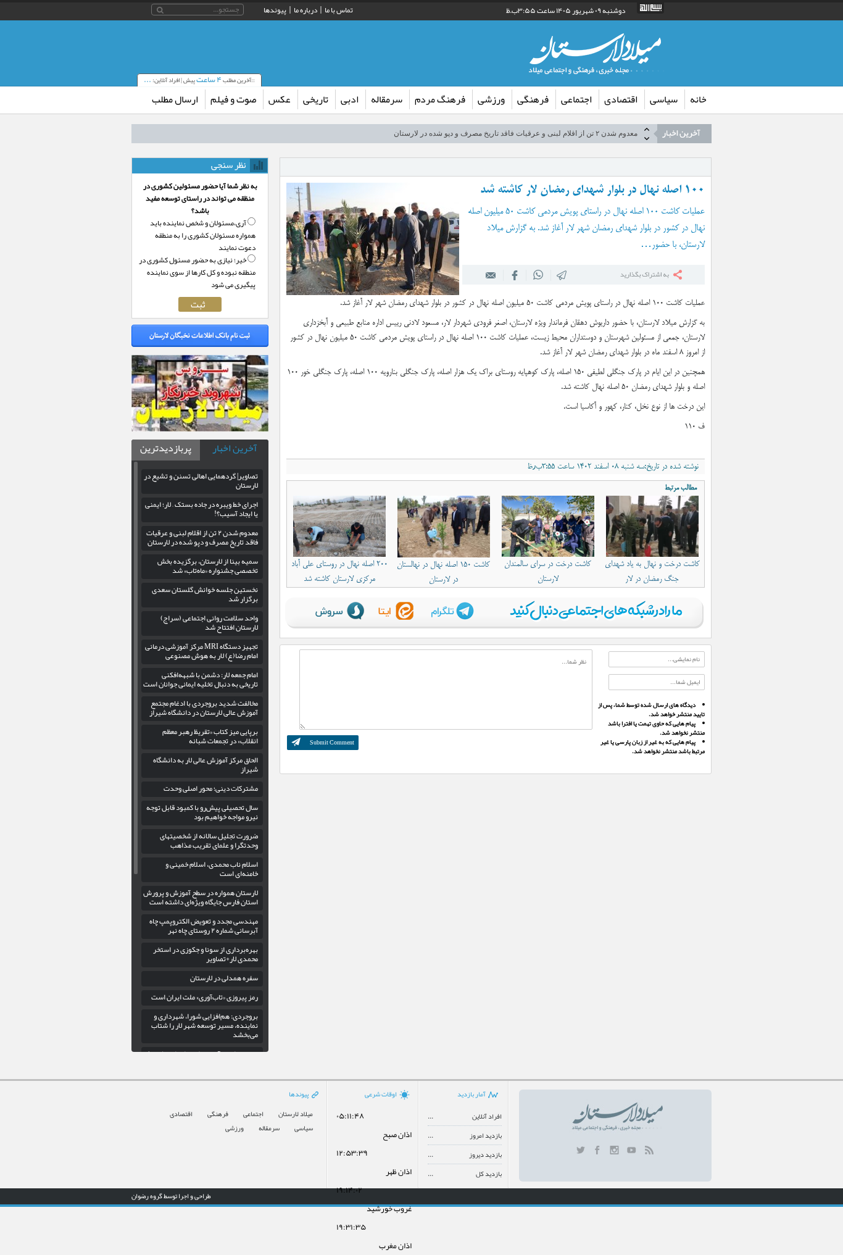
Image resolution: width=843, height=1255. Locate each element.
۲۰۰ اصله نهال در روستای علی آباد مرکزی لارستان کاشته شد (339, 571)
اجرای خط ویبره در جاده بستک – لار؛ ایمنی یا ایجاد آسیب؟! (201, 509)
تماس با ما (339, 9)
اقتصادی (620, 99)
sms (562, 275)
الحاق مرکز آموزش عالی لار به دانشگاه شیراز (205, 765)
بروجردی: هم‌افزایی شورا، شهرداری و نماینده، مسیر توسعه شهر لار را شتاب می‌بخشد (204, 1025)
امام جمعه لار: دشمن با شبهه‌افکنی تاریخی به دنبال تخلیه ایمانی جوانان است (200, 679)
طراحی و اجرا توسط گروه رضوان (171, 1196)
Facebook (514, 275)
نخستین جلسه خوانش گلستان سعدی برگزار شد (205, 594)
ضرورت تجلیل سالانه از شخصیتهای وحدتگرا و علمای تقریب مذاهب (209, 840)
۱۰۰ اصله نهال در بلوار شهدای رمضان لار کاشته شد (592, 190)
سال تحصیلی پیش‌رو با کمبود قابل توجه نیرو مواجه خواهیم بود (202, 812)
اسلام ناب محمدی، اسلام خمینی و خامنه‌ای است (211, 869)
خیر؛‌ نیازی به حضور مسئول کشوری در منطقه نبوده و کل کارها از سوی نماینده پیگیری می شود (197, 272)
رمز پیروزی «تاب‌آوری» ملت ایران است (204, 997)
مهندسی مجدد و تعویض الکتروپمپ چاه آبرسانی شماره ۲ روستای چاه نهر (203, 926)
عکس (279, 99)
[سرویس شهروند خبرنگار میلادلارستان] (199, 428)
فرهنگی (533, 99)
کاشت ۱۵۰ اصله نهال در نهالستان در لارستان (443, 572)
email (491, 275)
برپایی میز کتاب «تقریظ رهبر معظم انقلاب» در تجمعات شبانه (210, 736)
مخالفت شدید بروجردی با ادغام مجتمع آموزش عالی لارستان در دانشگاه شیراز (203, 708)
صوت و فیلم (233, 99)
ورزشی (491, 99)
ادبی (350, 99)
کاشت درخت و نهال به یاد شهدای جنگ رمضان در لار (652, 571)
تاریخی (315, 99)
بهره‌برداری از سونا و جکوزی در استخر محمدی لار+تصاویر (205, 954)
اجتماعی (576, 99)
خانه (698, 99)
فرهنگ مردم (440, 99)
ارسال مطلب (175, 99)
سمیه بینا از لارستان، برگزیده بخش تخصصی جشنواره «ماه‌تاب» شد (535, 134)
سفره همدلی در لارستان (224, 977)
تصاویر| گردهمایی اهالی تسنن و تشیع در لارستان (201, 481)
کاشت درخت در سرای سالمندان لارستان (547, 571)
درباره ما (305, 9)
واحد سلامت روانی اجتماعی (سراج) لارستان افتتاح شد (209, 623)
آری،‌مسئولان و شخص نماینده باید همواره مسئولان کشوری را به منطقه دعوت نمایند (202, 235)
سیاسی (664, 99)
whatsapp (538, 275)
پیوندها (275, 9)
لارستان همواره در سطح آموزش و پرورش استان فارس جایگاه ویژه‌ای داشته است (200, 897)
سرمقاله (386, 99)
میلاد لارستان (295, 1114)
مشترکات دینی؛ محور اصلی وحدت (211, 788)
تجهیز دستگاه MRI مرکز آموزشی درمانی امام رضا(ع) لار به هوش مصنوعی (201, 651)
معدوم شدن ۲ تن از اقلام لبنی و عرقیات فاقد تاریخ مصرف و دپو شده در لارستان (202, 537)
